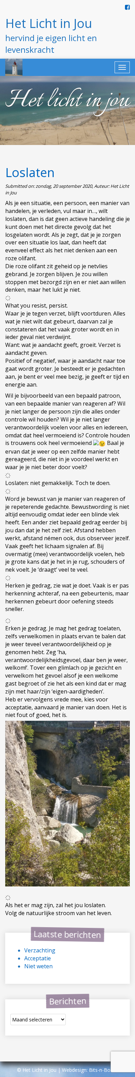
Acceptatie (37, 958)
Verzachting (39, 950)
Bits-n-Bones (103, 1070)
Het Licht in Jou (48, 23)
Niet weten (38, 966)
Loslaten (30, 172)
